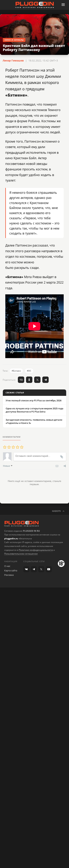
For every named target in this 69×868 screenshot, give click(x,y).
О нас (7, 566)
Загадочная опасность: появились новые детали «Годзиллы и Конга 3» (34, 421)
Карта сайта (10, 570)
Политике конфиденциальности (36, 550)
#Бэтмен (16, 370)
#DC (29, 370)
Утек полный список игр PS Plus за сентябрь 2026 (33, 400)
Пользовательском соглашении (21, 553)
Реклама (9, 574)
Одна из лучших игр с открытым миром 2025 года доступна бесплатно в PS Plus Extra (34, 410)
